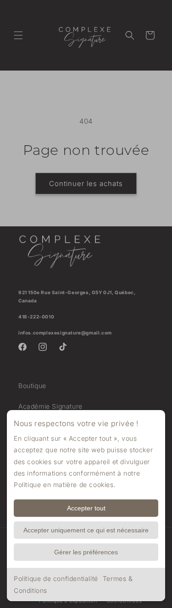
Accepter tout (86, 508)
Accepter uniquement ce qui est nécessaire (86, 530)
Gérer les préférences (86, 552)
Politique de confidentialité (56, 578)
